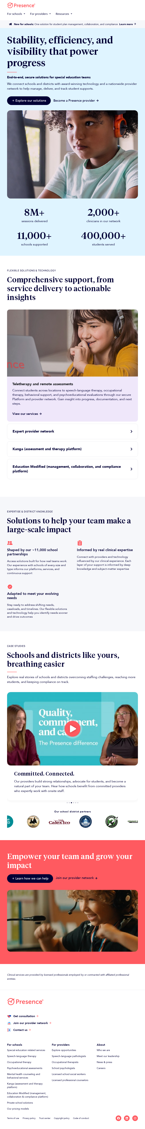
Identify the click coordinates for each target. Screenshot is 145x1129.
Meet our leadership (108, 1056)
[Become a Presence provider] (97, 100)
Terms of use (13, 1118)
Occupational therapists (65, 1062)
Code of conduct (81, 1118)
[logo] (21, 5)
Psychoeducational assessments (24, 1068)
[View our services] (40, 414)
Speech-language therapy (21, 1056)
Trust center (44, 1118)
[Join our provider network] (96, 878)
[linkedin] (127, 1118)
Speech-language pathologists (69, 1056)
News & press (104, 1062)
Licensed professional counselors (70, 1080)
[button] (16, 14)
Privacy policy (29, 1118)
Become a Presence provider (74, 100)
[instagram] (135, 1118)
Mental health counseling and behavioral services (23, 1076)
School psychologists (63, 1068)
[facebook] (118, 1118)
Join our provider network (75, 878)
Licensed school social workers (69, 1074)
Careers (101, 1068)
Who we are (103, 1050)
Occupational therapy (19, 1062)
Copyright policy (61, 1118)
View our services (25, 414)
